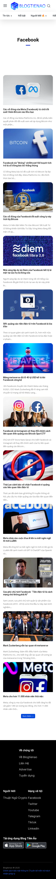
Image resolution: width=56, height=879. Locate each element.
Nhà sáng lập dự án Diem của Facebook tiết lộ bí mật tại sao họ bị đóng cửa (27, 271)
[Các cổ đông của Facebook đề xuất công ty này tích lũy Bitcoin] (28, 197)
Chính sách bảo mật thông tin (15, 870)
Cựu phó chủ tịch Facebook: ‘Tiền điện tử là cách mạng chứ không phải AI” (27, 593)
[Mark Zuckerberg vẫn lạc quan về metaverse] (28, 626)
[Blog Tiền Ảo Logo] (28, 6)
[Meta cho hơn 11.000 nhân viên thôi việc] (28, 677)
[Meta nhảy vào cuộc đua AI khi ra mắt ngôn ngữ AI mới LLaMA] (28, 519)
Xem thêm (27, 716)
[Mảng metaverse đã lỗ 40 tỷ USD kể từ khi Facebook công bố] (28, 358)
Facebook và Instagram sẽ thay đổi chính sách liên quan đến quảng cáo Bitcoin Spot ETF (26, 432)
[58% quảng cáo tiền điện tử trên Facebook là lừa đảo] (28, 304)
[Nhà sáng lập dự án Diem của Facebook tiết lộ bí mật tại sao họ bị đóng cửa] (28, 251)
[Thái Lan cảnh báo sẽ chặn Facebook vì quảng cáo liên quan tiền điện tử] (28, 465)
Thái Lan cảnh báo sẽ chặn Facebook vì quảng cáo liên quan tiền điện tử (26, 486)
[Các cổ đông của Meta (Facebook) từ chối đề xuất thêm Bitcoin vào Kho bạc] (28, 90)
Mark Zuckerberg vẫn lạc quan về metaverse (25, 645)
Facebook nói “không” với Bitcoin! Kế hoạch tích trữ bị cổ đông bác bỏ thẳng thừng (27, 164)
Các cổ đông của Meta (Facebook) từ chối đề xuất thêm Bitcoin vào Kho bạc (26, 110)
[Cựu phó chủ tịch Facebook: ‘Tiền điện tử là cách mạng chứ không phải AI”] (28, 573)
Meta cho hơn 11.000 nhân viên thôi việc (23, 696)
